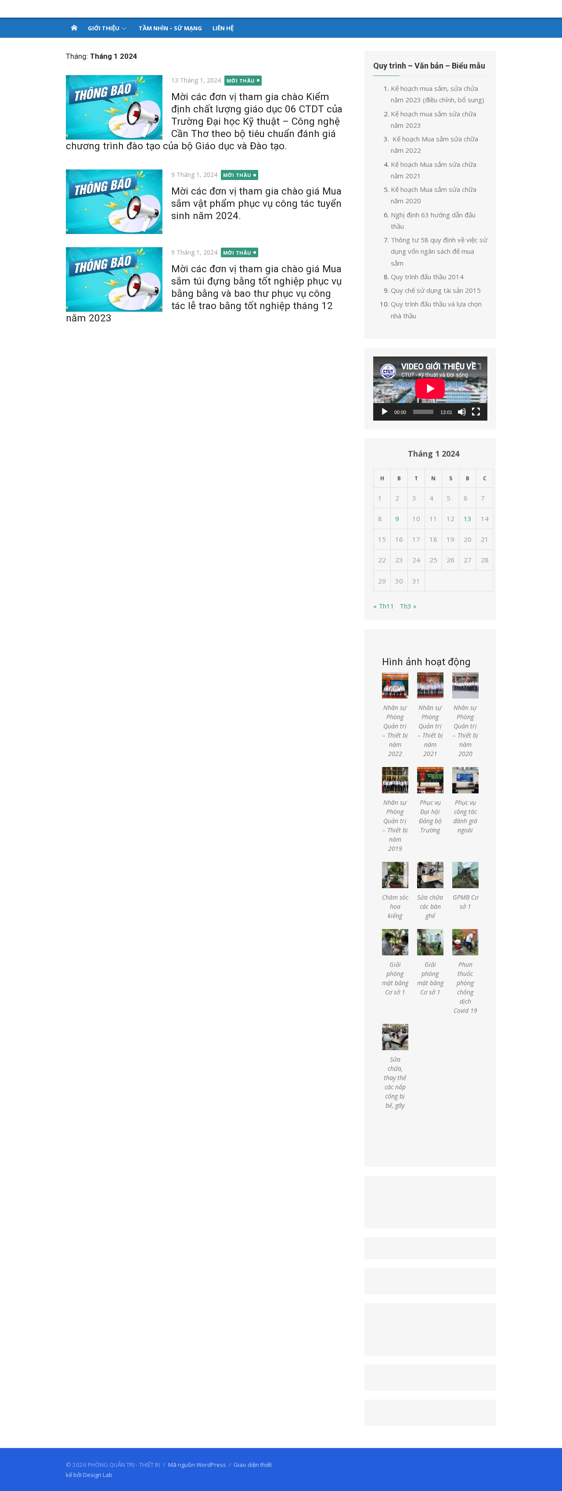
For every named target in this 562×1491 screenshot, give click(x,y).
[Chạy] (384, 411)
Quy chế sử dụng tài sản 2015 (436, 290)
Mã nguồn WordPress (197, 1465)
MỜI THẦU (241, 80)
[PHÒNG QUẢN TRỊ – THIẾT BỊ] (74, 28)
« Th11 (383, 605)
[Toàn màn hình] (476, 411)
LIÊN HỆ (223, 28)
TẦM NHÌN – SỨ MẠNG (170, 28)
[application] (430, 389)
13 (468, 518)
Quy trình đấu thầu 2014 (427, 276)
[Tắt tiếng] (462, 411)
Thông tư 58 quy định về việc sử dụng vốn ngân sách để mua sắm (439, 251)
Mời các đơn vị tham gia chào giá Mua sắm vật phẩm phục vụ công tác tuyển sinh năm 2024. (256, 203)
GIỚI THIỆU (103, 28)
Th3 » (408, 605)
